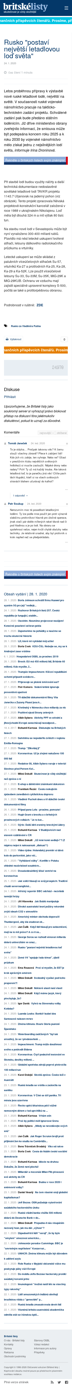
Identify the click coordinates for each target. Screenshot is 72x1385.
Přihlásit (10, 396)
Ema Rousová (26, 967)
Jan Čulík (23, 927)
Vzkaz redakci (41, 1344)
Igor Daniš (24, 1003)
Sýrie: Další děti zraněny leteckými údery (41, 824)
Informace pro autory (45, 1348)
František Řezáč (27, 789)
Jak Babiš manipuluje (47, 901)
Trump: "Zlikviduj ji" (29, 748)
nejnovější (46, 433)
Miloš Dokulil (25, 773)
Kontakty (8, 1344)
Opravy (8, 1348)
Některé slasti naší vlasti (48, 988)
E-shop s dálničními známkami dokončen (41, 784)
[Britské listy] (36, 161)
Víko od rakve (55, 1146)
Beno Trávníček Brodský (32, 1146)
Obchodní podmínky (15, 1356)
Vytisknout (15, 339)
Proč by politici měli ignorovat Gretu (38, 1121)
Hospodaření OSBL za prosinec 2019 (37, 656)
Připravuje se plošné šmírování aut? (38, 682)
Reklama (9, 1352)
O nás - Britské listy (14, 1340)
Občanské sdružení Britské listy (42, 1367)
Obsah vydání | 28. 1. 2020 (25, 593)
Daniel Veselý (25, 1192)
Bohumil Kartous (27, 728)
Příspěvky (39, 1352)
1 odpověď (19, 495)
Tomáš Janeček (17, 443)
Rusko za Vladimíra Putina (26, 326)
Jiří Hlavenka (25, 901)
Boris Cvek (24, 646)
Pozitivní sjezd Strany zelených (35, 712)
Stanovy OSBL (42, 1340)
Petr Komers (25, 687)
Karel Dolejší (25, 1075)
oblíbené (62, 433)
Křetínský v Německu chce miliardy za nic (42, 707)
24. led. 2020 (38, 443)
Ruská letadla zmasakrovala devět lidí (39, 1304)
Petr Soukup (15, 503)
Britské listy (30, 8)
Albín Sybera (25, 717)
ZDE (40, 305)
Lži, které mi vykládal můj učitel (36, 641)
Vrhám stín (45, 1115)
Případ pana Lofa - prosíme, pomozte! (39, 809)
